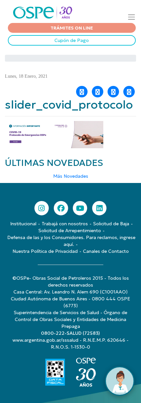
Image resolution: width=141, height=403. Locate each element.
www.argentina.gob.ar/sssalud (45, 340)
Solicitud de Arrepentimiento (69, 230)
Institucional (23, 224)
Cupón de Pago (71, 40)
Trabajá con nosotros (65, 224)
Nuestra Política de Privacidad (45, 251)
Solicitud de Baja (111, 224)
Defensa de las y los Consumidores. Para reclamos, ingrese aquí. (71, 240)
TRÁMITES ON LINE (71, 28)
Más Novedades (70, 176)
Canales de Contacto (106, 251)
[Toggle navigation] (131, 16)
